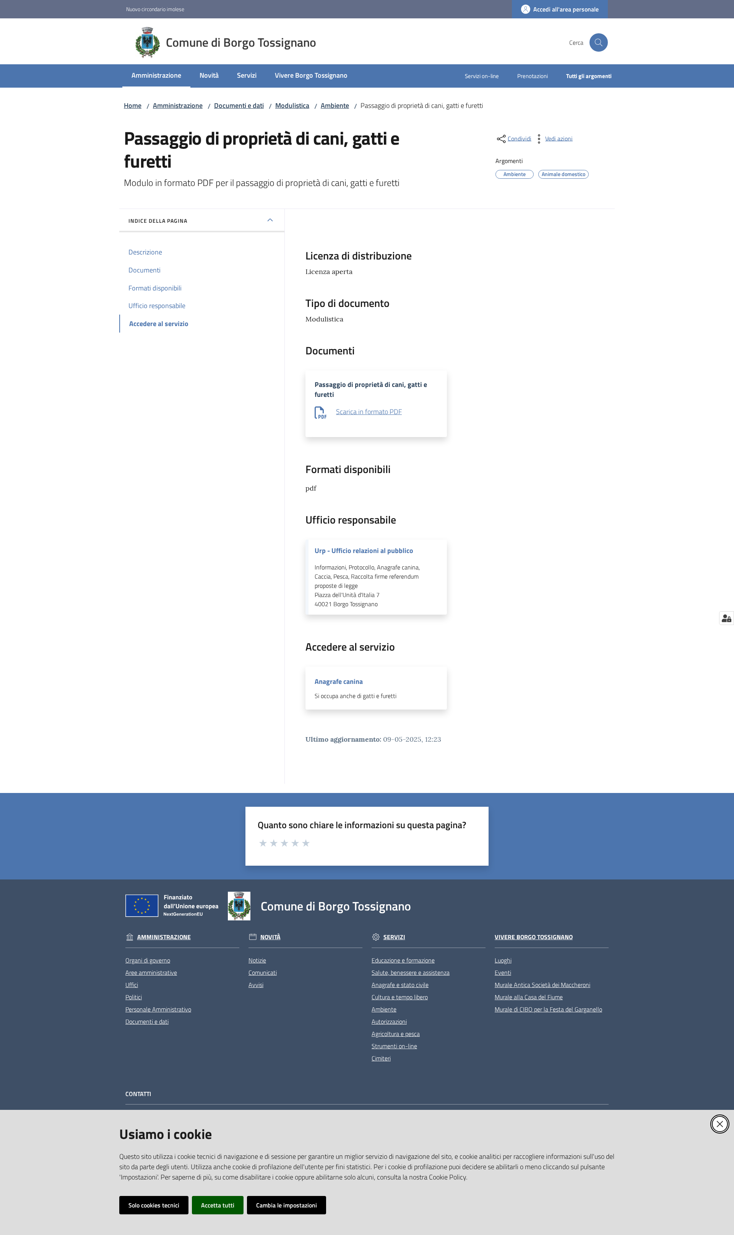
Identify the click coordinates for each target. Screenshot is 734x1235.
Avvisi (255, 984)
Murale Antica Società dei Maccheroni (542, 984)
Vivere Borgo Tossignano (534, 937)
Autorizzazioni (389, 1021)
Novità (270, 937)
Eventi (503, 972)
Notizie (257, 960)
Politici (133, 997)
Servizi (394, 937)
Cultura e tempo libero (400, 997)
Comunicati (262, 972)
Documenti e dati (239, 105)
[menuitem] (156, 76)
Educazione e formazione (403, 960)
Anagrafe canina (339, 681)
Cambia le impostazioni (286, 1205)
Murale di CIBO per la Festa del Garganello (548, 1009)
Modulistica (292, 105)
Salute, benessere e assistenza (411, 972)
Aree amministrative (151, 972)
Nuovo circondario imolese (155, 9)
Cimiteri (381, 1058)
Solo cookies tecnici (153, 1205)
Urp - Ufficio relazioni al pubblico (364, 551)
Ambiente (335, 105)
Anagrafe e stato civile (400, 984)
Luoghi (503, 960)
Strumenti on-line (394, 1046)
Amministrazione (178, 105)
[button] (598, 42)
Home (132, 105)
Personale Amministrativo (158, 1009)
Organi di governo (147, 960)
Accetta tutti (217, 1205)
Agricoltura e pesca (396, 1033)
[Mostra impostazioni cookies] (726, 618)
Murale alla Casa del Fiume (529, 997)
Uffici (131, 984)
